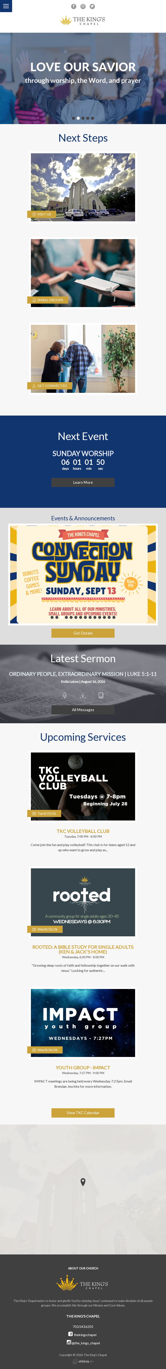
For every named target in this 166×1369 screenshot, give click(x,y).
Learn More (83, 482)
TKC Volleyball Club (83, 831)
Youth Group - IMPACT (83, 1067)
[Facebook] (73, 6)
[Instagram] (83, 6)
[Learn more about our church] (83, 1182)
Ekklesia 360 (83, 1362)
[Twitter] (92, 6)
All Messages (83, 709)
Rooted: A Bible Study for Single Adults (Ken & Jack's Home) (83, 949)
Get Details (83, 633)
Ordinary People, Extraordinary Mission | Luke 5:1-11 (83, 674)
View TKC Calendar (83, 1112)
